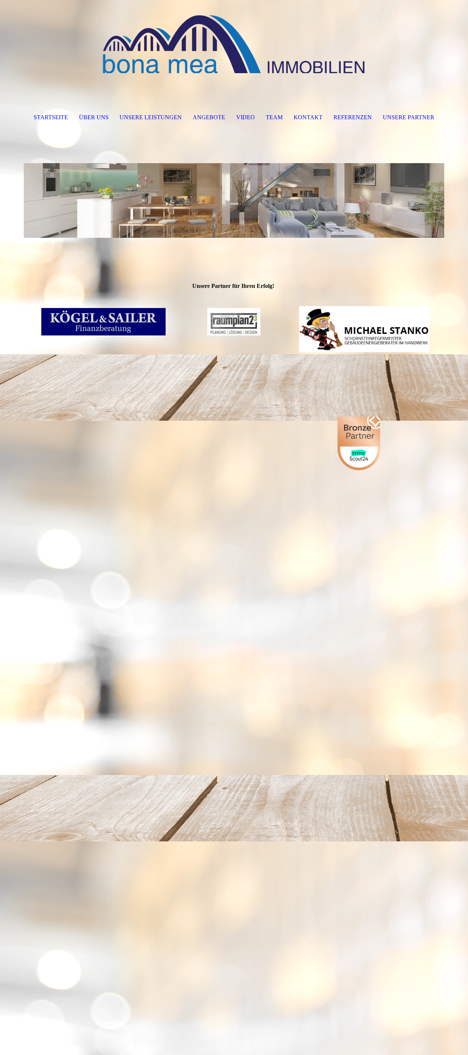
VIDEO (245, 117)
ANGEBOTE (209, 117)
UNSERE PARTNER (408, 117)
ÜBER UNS (94, 117)
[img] (234, 36)
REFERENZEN (352, 117)
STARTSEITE (51, 117)
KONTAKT (308, 117)
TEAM (274, 117)
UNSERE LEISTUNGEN (151, 117)
